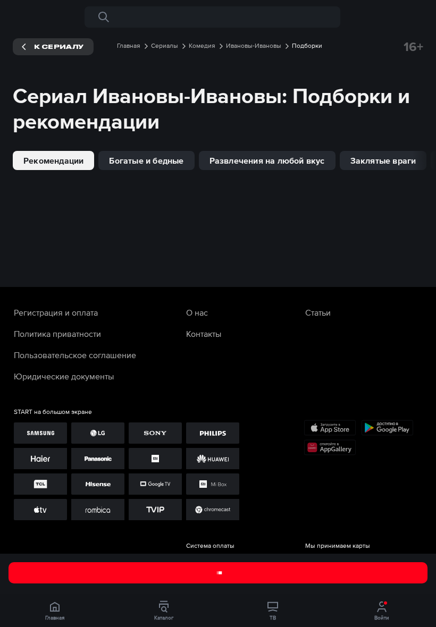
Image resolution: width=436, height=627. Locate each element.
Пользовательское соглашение (75, 355)
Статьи (318, 312)
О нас (197, 312)
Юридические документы (64, 376)
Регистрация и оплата (56, 312)
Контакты (203, 333)
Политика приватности (57, 333)
